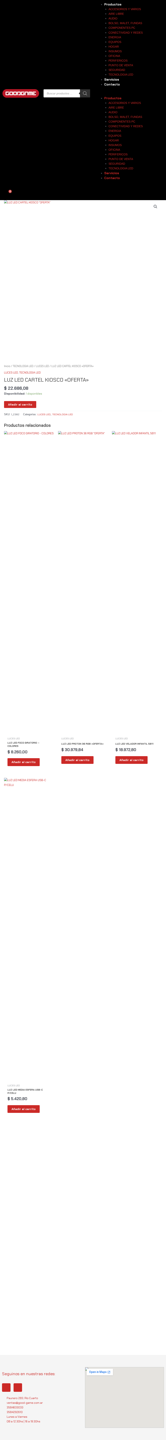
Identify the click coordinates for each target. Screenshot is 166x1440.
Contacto (112, 84)
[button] (126, 93)
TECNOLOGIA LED (121, 74)
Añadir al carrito (20, 404)
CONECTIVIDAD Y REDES (126, 32)
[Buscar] (85, 93)
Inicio (7, 366)
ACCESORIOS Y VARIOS (125, 9)
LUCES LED (42, 366)
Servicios (111, 79)
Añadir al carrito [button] (24, 762)
